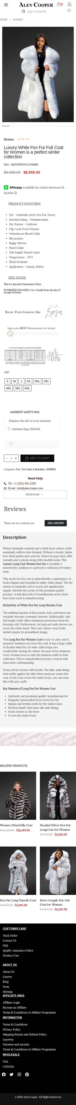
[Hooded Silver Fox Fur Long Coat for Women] (58, 796)
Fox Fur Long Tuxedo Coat (18, 900)
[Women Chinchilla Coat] (18, 796)
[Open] (69, 10)
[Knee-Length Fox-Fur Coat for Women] (58, 871)
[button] (35, 494)
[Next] (66, 74)
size (6, 372)
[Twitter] (11, 1074)
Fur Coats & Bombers (33, 469)
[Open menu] (6, 4)
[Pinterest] (27, 1074)
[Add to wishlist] (58, 458)
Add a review (56, 523)
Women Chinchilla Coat (16, 825)
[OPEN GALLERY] (38, 74)
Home (3, 19)
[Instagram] (19, 1074)
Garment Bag (26, 429)
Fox (18, 469)
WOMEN (18, 19)
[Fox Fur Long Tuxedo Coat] (18, 871)
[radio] (7, 381)
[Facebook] (4, 1074)
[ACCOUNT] (69, 4)
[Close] (58, 11)
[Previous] (9, 74)
